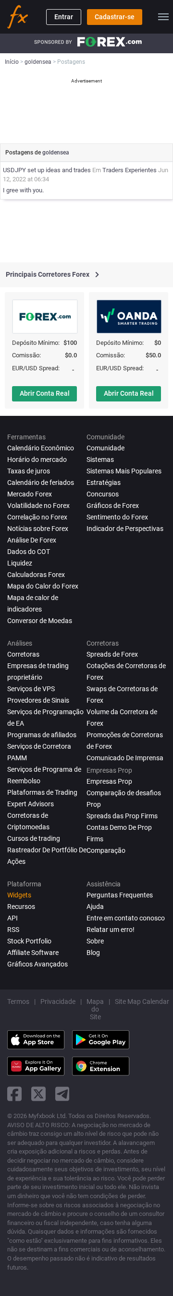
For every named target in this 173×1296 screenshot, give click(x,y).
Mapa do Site (95, 1009)
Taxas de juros (28, 471)
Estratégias (103, 482)
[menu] (163, 17)
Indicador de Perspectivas (124, 528)
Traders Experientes (129, 170)
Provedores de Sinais (38, 700)
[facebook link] (14, 1093)
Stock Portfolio (29, 941)
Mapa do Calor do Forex (42, 586)
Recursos (21, 906)
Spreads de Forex (112, 654)
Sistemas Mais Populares (123, 471)
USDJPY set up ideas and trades (47, 170)
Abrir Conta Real (45, 393)
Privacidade (57, 1001)
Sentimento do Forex (117, 517)
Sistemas (100, 459)
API (12, 918)
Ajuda (95, 906)
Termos (18, 1001)
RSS (13, 929)
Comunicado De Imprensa (124, 758)
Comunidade (105, 448)
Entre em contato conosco (125, 918)
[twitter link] (38, 1093)
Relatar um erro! (110, 929)
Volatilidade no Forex (38, 505)
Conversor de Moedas (39, 620)
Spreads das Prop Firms (122, 816)
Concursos (102, 494)
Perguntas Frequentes (119, 895)
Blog (93, 952)
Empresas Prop (109, 781)
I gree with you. (23, 190)
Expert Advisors (30, 804)
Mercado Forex (29, 494)
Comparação (105, 850)
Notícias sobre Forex (37, 528)
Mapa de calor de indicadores (32, 603)
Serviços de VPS (31, 689)
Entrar (63, 17)
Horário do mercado (37, 459)
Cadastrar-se (115, 17)
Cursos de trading (33, 838)
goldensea (55, 152)
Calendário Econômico (40, 448)
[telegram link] (62, 1093)
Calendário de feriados (40, 482)
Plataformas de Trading (42, 792)
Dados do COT (28, 551)
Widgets (19, 895)
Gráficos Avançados (37, 964)
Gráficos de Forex (112, 505)
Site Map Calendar (142, 1001)
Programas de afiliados (41, 735)
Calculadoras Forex (36, 574)
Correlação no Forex (37, 517)
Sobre (95, 941)
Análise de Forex (31, 540)
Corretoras (23, 654)
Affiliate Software (33, 952)
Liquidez (19, 563)
